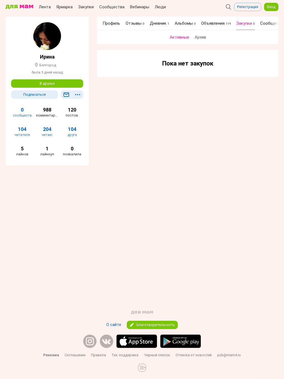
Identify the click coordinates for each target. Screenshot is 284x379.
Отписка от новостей (194, 355)
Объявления (216, 23)
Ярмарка (64, 6)
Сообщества (112, 6)
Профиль (111, 23)
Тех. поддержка (124, 355)
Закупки (86, 6)
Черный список (157, 355)
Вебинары (139, 6)
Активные (179, 37)
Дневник (159, 23)
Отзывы (135, 23)
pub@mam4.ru (229, 355)
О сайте (113, 324)
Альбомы (185, 23)
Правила (98, 355)
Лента (45, 6)
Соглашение (75, 355)
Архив (200, 37)
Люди (160, 6)
